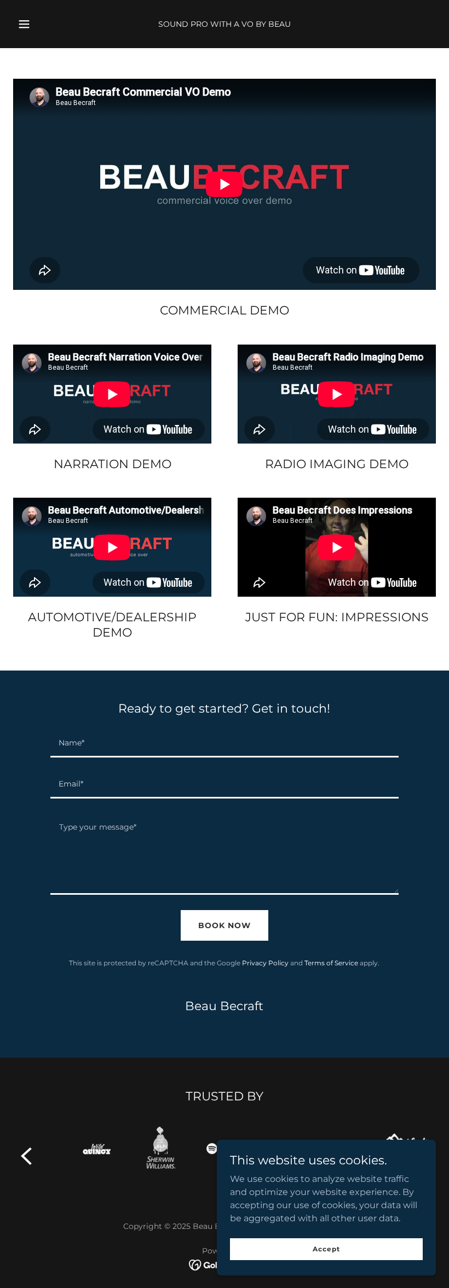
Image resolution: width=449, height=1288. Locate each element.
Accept (326, 1249)
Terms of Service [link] (331, 963)
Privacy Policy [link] (265, 963)
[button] (31, 24)
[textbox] (224, 743)
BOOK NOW (224, 925)
